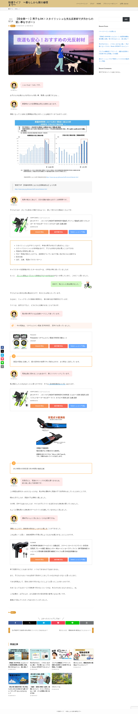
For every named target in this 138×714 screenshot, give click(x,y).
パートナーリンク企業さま (107, 31)
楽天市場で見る (58, 232)
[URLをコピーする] (87, 623)
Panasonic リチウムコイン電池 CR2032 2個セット (48, 338)
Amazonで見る (39, 232)
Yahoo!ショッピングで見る (77, 232)
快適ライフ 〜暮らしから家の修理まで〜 (28, 3)
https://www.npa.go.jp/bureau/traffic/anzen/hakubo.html (62, 177)
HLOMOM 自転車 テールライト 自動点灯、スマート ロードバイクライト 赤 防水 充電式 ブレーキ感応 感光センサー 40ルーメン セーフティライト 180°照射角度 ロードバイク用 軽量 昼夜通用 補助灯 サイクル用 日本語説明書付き (60, 548)
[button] (15, 623)
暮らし (13, 25)
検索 (126, 19)
